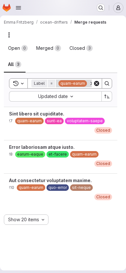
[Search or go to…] (101, 8)
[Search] (107, 83)
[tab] (18, 48)
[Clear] (96, 83)
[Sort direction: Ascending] (107, 96)
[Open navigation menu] (18, 8)
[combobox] (55, 96)
